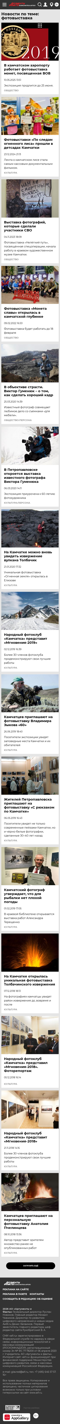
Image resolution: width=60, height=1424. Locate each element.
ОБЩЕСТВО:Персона (18, 420)
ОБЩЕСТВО (11, 90)
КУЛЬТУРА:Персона (17, 503)
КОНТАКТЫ (37, 1294)
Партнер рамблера (31, 1408)
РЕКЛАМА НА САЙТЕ (16, 1289)
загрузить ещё (30, 1266)
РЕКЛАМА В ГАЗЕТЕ (15, 1294)
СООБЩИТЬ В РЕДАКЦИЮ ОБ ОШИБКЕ (27, 1298)
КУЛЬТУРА (10, 173)
